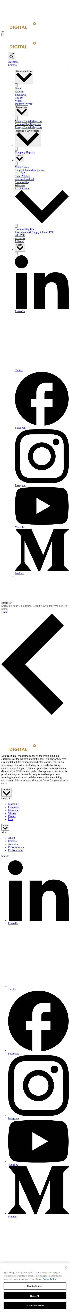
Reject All (35, 1296)
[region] (35, 1287)
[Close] (66, 1267)
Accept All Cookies (35, 1305)
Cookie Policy (49, 1279)
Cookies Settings (35, 1286)
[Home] (18, 27)
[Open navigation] (2, 31)
